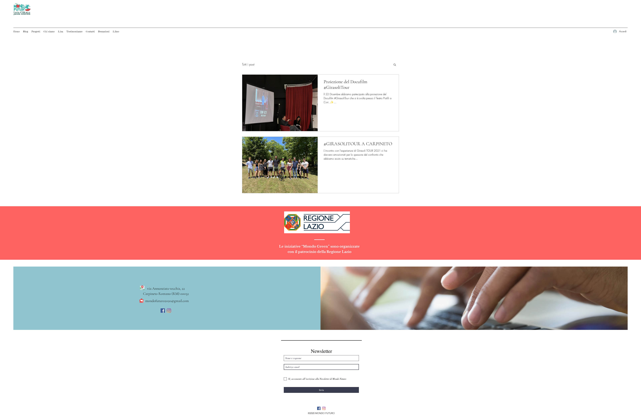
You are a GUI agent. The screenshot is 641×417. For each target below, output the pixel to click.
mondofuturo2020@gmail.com (167, 301)
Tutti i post (248, 64)
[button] (394, 65)
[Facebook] (163, 310)
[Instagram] (169, 310)
